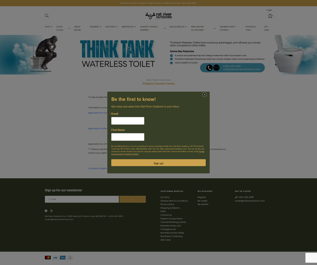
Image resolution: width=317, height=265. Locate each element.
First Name (118, 130)
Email (114, 113)
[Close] (204, 95)
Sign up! (158, 163)
